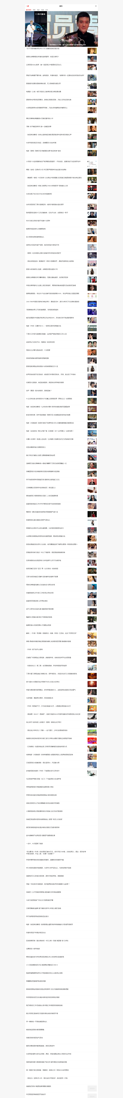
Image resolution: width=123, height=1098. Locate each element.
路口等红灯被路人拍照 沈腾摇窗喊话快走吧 (40, 455)
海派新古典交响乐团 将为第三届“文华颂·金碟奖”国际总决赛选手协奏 (49, 738)
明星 (34, 10)
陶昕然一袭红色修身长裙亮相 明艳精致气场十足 (42, 512)
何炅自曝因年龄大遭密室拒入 (36, 447)
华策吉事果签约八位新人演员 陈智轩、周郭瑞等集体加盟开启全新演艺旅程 (51, 285)
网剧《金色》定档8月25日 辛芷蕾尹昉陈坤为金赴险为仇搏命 (46, 169)
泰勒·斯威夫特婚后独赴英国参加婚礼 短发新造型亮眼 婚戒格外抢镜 (48, 641)
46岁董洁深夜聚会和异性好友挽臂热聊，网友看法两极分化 (45, 536)
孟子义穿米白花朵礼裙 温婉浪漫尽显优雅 (40, 609)
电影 (38, 10)
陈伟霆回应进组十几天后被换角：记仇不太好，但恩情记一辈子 (47, 212)
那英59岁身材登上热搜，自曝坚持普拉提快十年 (42, 269)
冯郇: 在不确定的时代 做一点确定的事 (38, 126)
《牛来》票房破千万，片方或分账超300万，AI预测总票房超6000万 (48, 706)
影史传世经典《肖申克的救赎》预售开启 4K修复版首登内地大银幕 (48, 415)
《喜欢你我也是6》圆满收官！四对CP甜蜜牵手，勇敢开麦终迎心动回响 (50, 261)
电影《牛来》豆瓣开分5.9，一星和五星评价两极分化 (43, 326)
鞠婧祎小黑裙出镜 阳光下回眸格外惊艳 (39, 617)
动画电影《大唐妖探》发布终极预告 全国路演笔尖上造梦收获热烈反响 (49, 754)
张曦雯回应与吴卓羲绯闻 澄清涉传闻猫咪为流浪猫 (43, 471)
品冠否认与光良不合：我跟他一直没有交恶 (40, 342)
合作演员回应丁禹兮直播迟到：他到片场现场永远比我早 (45, 204)
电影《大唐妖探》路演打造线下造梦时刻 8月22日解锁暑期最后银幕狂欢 (50, 423)
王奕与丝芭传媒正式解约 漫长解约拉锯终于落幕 (42, 576)
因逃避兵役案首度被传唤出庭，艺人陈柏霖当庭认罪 (43, 83)
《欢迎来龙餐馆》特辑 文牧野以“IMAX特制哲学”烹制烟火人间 (47, 186)
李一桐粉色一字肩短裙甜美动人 (36, 1021)
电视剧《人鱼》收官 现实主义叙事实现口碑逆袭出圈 (43, 91)
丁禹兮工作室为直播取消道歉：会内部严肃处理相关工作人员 (46, 334)
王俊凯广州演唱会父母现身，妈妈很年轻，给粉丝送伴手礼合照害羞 (48, 657)
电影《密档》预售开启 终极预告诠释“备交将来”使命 (43, 151)
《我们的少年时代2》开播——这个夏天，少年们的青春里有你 (46, 730)
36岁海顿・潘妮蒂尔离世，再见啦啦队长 (39, 698)
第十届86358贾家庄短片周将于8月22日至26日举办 (43, 682)
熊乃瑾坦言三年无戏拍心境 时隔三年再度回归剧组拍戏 (44, 1005)
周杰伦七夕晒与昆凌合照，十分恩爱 (38, 350)
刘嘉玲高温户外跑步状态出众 (36, 932)
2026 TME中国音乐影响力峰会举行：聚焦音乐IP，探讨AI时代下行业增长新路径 (52, 301)
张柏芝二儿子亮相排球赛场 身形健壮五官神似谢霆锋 (43, 892)
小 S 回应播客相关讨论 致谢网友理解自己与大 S (42, 965)
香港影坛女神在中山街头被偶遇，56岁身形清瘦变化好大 (45, 528)
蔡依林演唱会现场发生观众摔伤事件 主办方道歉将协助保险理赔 (47, 989)
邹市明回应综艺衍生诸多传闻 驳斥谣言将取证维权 (43, 997)
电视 (42, 10)
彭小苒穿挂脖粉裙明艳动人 (35, 237)
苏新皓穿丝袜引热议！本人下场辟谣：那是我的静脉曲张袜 (45, 552)
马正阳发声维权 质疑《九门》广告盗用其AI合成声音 (43, 779)
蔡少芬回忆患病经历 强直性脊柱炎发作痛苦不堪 (42, 1013)
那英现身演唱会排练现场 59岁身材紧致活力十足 (42, 366)
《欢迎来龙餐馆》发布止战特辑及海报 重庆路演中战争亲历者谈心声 (48, 134)
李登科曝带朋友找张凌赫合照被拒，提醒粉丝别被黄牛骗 (45, 860)
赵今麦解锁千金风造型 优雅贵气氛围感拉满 (40, 835)
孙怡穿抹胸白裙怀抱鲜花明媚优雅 (37, 358)
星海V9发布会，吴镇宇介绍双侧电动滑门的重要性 (18, 45)
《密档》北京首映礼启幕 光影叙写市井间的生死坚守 (43, 253)
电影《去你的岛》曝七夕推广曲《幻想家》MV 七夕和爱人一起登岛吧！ (50, 431)
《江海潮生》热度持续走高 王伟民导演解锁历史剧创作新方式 (46, 746)
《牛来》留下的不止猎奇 (34, 649)
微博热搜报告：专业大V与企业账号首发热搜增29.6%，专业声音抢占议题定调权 (52, 293)
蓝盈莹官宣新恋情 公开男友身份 (37, 601)
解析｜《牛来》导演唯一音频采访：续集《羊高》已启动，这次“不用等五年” (51, 633)
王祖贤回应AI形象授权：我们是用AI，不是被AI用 (42, 762)
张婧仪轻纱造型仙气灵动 (34, 1037)
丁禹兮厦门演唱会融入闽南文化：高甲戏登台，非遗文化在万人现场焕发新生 (51, 673)
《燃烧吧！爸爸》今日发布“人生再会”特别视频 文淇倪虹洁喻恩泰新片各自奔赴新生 (54, 177)
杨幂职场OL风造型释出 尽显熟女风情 (38, 625)
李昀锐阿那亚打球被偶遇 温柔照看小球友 (40, 787)
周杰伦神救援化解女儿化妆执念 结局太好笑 (40, 585)
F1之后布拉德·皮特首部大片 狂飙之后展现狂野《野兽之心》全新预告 (49, 398)
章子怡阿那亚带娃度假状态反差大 (37, 916)
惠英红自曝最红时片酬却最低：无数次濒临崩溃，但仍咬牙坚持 (47, 277)
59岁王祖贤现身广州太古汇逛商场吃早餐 (39, 900)
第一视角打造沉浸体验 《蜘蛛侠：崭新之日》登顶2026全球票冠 (47, 1070)
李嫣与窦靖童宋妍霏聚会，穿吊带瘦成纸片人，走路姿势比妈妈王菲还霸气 (51, 690)
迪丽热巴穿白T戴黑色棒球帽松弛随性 (38, 1086)
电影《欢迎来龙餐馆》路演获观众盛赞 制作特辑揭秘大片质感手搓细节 (49, 924)
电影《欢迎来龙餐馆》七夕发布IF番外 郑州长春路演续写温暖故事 (48, 407)
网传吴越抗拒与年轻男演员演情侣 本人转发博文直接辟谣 (45, 957)
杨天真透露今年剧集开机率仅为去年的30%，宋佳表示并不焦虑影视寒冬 (50, 318)
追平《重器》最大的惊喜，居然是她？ (39, 390)
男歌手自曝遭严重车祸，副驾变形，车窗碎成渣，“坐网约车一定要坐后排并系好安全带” (55, 75)
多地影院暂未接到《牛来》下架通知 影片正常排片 (43, 771)
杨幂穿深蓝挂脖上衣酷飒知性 (36, 229)
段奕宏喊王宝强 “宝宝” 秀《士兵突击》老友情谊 (42, 568)
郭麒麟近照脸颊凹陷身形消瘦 (36, 981)
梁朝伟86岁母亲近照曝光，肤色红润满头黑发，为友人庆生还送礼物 (48, 99)
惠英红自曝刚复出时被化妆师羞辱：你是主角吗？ (42, 56)
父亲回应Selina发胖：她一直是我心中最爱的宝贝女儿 (43, 65)
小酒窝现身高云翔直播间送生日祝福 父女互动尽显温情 (44, 811)
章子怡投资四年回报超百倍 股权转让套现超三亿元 (43, 479)
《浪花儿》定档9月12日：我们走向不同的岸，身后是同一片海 (46, 1078)
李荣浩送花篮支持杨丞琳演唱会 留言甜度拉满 (41, 795)
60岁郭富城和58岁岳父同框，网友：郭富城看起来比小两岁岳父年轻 (48, 1054)
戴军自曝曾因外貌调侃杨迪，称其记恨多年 (40, 1046)
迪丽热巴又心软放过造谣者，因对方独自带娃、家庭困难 (45, 876)
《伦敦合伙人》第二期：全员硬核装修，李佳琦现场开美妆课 (46, 665)
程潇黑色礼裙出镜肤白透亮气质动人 (38, 520)
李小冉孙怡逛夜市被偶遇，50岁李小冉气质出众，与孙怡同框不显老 (48, 868)
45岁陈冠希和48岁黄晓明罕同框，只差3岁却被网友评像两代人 (47, 108)
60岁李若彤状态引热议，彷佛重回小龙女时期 (41, 143)
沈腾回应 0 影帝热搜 (33, 949)
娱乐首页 (28, 10)
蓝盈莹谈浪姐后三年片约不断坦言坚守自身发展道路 (43, 504)
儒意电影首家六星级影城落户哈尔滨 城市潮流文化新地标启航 (46, 1062)
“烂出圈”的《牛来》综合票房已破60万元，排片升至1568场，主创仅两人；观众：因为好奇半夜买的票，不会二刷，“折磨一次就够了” (56, 853)
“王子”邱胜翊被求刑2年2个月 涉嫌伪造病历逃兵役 (42, 48)
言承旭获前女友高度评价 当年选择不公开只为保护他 (43, 560)
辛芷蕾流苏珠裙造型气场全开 (36, 1094)
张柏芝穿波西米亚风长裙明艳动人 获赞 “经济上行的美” (44, 819)
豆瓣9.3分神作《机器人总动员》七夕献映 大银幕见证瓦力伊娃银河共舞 (49, 439)
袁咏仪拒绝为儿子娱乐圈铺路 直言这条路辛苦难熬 (43, 803)
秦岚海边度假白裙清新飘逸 (35, 1029)
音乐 (46, 10)
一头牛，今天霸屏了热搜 (34, 843)
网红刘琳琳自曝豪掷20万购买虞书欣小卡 (39, 118)
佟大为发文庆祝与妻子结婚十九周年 (38, 220)
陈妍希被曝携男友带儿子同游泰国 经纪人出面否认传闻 (44, 973)
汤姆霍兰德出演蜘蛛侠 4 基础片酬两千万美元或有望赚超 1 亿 (46, 463)
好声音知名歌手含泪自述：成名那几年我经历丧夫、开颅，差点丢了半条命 (51, 374)
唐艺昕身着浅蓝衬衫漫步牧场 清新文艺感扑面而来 (43, 827)
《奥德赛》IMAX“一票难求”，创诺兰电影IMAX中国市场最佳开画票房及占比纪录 (53, 714)
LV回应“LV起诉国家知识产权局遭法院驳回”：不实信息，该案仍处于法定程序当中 (53, 161)
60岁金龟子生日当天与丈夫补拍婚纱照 (39, 194)
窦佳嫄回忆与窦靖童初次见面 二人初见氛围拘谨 (42, 496)
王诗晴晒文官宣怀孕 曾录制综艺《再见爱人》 (41, 487)
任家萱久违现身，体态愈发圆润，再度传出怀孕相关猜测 (45, 382)
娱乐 (61, 6)
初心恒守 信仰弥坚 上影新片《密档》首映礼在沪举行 (43, 722)
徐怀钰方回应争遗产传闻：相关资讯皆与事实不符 (42, 245)
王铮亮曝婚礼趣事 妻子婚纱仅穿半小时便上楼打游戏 (43, 908)
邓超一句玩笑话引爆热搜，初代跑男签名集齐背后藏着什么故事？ (48, 884)
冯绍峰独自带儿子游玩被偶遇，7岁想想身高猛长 (42, 309)
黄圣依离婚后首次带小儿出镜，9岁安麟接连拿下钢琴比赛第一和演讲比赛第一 (52, 544)
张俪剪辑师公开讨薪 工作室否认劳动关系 (40, 593)
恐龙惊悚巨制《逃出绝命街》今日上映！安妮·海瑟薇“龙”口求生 (47, 940)
